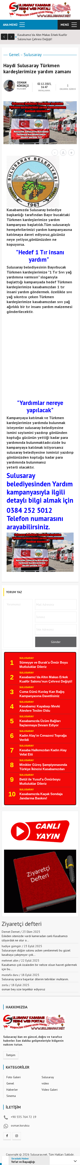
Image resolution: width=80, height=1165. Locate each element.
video (45, 1083)
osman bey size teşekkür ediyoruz (23, 989)
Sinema (11, 1096)
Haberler (12, 1090)
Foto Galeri (13, 1077)
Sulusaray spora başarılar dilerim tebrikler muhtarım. (35, 979)
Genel (14, 54)
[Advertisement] (40, 356)
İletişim (10, 1055)
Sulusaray (33, 54)
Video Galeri (50, 1090)
